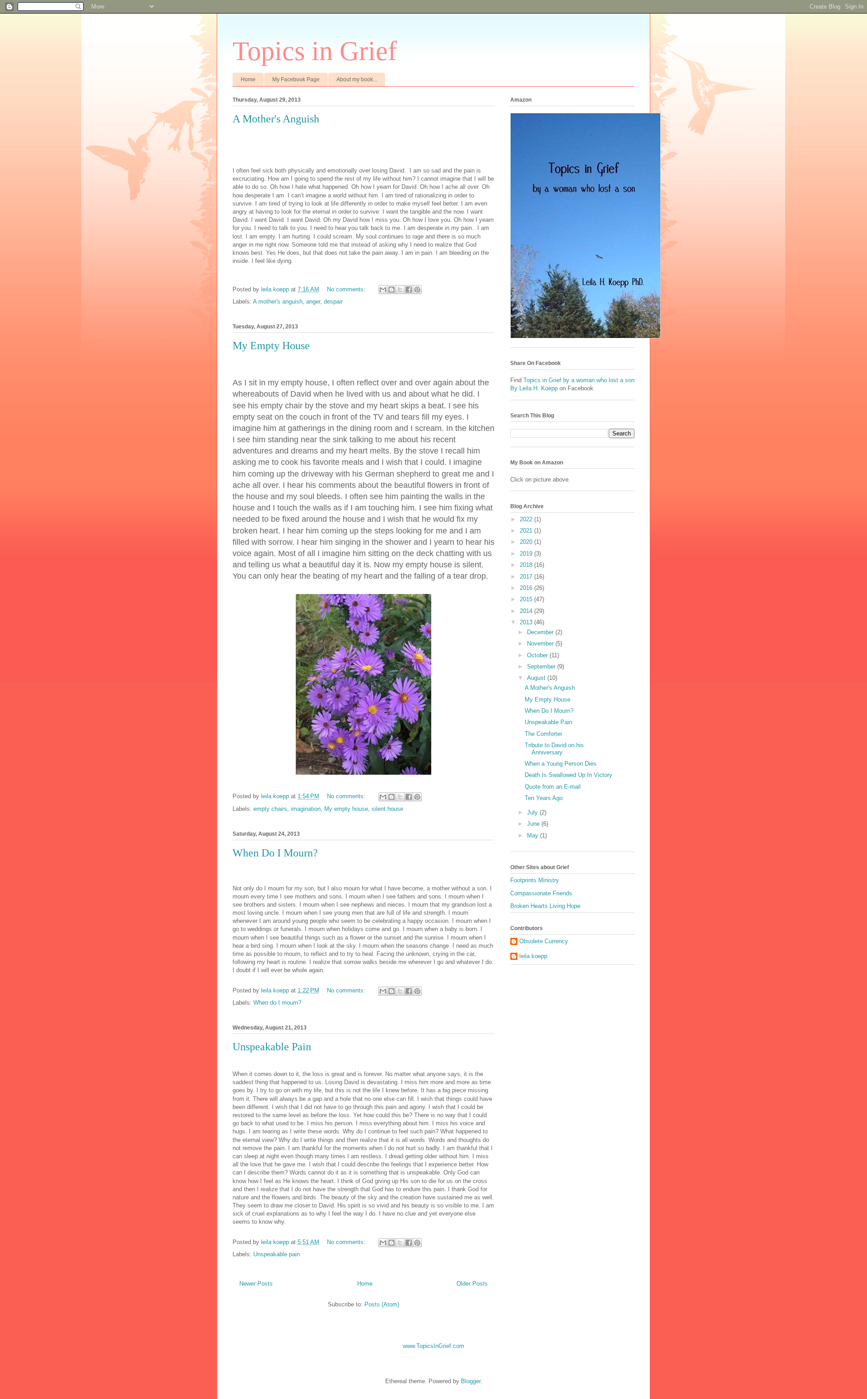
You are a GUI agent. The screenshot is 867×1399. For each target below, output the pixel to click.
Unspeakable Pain (272, 1047)
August (537, 677)
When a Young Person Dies (561, 763)
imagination (306, 808)
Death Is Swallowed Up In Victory (568, 775)
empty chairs (270, 808)
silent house (387, 808)
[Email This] (382, 289)
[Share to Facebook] (408, 289)
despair (333, 301)
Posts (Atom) (381, 1304)
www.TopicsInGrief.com (433, 1346)
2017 (527, 576)
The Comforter (543, 733)
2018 (527, 564)
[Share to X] (400, 289)
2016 (527, 588)
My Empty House (271, 345)
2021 (527, 530)
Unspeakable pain (276, 1254)
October (538, 655)
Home (248, 79)
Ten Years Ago (544, 798)
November (541, 643)
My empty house (346, 808)
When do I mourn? (277, 1002)
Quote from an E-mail (553, 786)
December (541, 632)
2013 (527, 622)
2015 (527, 599)
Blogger (470, 1381)
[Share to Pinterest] (417, 289)
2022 (527, 519)
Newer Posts (256, 1283)
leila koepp (533, 956)
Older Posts (472, 1283)
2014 (527, 611)
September (542, 666)
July (533, 812)
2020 (527, 541)
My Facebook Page (296, 79)
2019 (527, 553)
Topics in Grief (315, 51)
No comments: (347, 289)
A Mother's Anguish (276, 119)
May (533, 835)
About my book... (356, 79)
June (534, 823)
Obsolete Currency (543, 941)
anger (313, 301)
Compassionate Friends (541, 893)
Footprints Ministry (534, 880)
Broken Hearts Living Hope (545, 906)
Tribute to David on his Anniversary (554, 749)
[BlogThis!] (391, 289)
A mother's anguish (278, 301)
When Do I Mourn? (275, 853)
